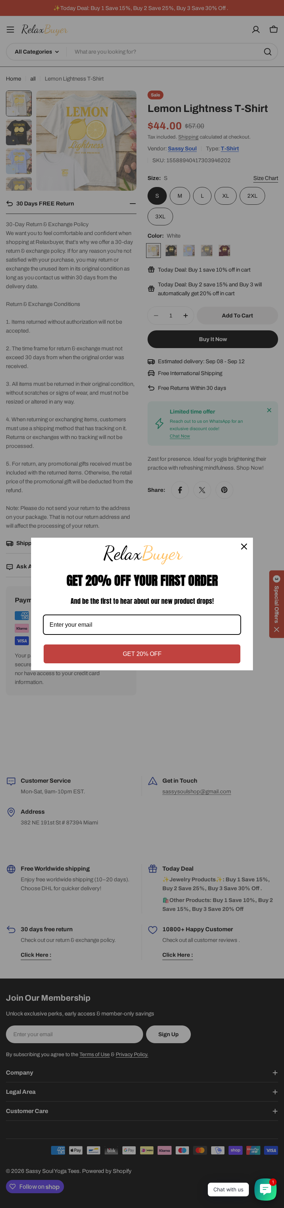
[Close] (244, 546)
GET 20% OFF (142, 654)
